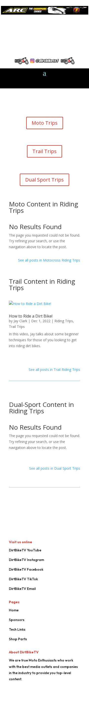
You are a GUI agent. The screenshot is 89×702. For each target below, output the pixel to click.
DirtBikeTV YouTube (25, 550)
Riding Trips (63, 321)
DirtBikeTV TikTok (23, 579)
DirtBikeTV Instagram (26, 560)
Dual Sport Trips (44, 179)
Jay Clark (20, 321)
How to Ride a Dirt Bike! (30, 316)
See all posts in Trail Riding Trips (54, 369)
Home (14, 610)
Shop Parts (18, 639)
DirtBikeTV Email (22, 588)
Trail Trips (44, 151)
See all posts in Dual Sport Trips (54, 468)
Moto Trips (45, 123)
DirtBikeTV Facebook (26, 569)
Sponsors (16, 620)
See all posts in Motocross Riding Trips (49, 260)
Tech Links (17, 629)
